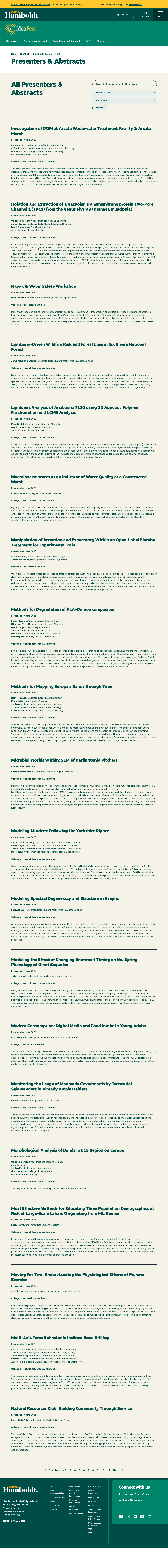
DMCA (52, 1501)
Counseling (93, 1497)
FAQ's (89, 41)
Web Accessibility (57, 1491)
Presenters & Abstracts (35, 41)
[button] (123, 14)
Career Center (76, 1513)
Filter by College (102, 93)
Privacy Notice (57, 1497)
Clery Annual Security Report (94, 1526)
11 (108, 1470)
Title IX (54, 1505)
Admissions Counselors (134, 1494)
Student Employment (74, 1501)
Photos (100, 41)
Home (14, 54)
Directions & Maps (14, 1521)
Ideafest (14, 41)
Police (91, 1505)
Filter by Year (101, 101)
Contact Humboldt (130, 1499)
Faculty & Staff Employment (74, 1493)
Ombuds (91, 1532)
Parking (92, 1501)
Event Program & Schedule (67, 41)
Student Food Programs (94, 1510)
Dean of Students (92, 1491)
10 (102, 1470)
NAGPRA (53, 1509)
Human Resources (74, 1508)
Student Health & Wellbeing (95, 1517)
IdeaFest (25, 54)
